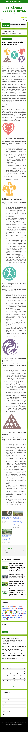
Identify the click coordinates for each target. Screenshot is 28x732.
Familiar (5, 703)
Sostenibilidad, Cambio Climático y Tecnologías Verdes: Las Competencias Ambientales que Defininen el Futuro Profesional (17, 567)
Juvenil (4, 709)
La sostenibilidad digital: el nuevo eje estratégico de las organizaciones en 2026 (17, 576)
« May (13, 686)
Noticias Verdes (7, 39)
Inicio (3, 722)
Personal (5, 714)
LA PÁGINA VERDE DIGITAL (14, 9)
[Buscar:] (11, 629)
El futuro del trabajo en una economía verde (6, 519)
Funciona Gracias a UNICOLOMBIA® (14, 724)
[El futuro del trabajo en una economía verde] (7, 513)
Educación (5, 697)
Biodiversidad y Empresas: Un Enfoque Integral (14, 1)
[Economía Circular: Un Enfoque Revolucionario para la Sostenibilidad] (7, 531)
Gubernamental (6, 706)
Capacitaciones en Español (20, 722)
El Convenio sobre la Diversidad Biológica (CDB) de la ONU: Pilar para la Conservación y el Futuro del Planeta (17, 592)
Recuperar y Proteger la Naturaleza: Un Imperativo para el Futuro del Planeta (16, 583)
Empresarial (6, 700)
